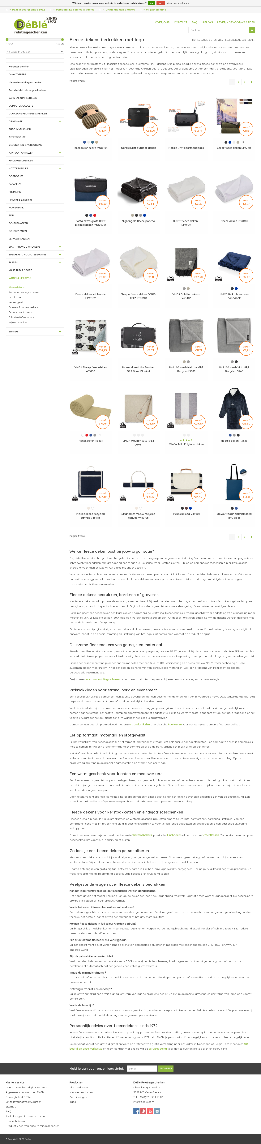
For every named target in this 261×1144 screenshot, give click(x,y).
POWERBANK (16, 207)
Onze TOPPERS (17, 74)
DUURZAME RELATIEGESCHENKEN (28, 113)
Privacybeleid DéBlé (18, 1097)
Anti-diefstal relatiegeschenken (27, 90)
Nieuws (207, 22)
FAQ (194, 22)
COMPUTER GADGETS (21, 105)
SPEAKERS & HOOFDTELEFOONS (27, 254)
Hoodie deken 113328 (234, 440)
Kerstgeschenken (19, 66)
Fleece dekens (16, 287)
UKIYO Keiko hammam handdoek (234, 296)
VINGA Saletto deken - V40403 (186, 296)
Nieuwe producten (81, 1092)
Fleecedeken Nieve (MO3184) (91, 148)
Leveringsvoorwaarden (236, 22)
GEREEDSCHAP (17, 137)
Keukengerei (16, 302)
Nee (161, 3)
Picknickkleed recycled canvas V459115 (90, 515)
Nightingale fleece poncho (138, 221)
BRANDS (13, 331)
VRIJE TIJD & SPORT (20, 270)
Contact (180, 22)
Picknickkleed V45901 (186, 514)
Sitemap (11, 1106)
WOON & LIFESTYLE (20, 278)
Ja (151, 3)
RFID (11, 215)
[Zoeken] (252, 30)
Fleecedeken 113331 (91, 440)
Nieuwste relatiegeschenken (25, 82)
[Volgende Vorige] (251, 82)
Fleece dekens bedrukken (239, 39)
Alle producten (79, 1087)
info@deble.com (143, 1101)
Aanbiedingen (78, 1097)
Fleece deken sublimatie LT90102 (90, 296)
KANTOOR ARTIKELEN (21, 152)
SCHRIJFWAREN (18, 231)
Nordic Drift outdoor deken (138, 148)
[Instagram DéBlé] (157, 1111)
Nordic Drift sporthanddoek (186, 148)
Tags (73, 1101)
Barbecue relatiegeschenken (24, 292)
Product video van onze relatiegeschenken (32, 1126)
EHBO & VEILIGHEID (20, 129)
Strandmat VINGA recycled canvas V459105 (138, 515)
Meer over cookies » (178, 3)
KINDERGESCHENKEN (21, 160)
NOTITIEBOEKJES (18, 168)
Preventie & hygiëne (20, 199)
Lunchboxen (15, 297)
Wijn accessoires (18, 322)
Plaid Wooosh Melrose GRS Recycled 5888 (186, 369)
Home (195, 39)
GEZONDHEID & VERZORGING (25, 144)
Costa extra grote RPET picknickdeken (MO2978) (90, 223)
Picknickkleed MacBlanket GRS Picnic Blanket (138, 369)
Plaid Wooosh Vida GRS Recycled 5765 (234, 369)
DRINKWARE (16, 121)
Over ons (162, 22)
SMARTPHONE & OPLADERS (25, 246)
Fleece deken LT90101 (234, 221)
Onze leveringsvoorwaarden (23, 1101)
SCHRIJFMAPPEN (18, 223)
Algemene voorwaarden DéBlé (25, 1092)
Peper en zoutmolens (20, 312)
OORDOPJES (16, 176)
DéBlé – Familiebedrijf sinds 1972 (26, 1087)
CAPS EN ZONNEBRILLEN (23, 97)
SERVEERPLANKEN (19, 238)
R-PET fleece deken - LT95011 (186, 223)
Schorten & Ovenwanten (22, 317)
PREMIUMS (15, 191)
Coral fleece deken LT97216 (234, 148)
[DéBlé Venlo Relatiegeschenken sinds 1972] (35, 25)
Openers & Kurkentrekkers (23, 307)
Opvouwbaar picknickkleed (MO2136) (234, 515)
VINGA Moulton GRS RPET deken (138, 442)
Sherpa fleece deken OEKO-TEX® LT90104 (138, 296)
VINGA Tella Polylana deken (186, 444)
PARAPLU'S (15, 184)
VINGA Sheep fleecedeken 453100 (90, 369)
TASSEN (13, 262)
